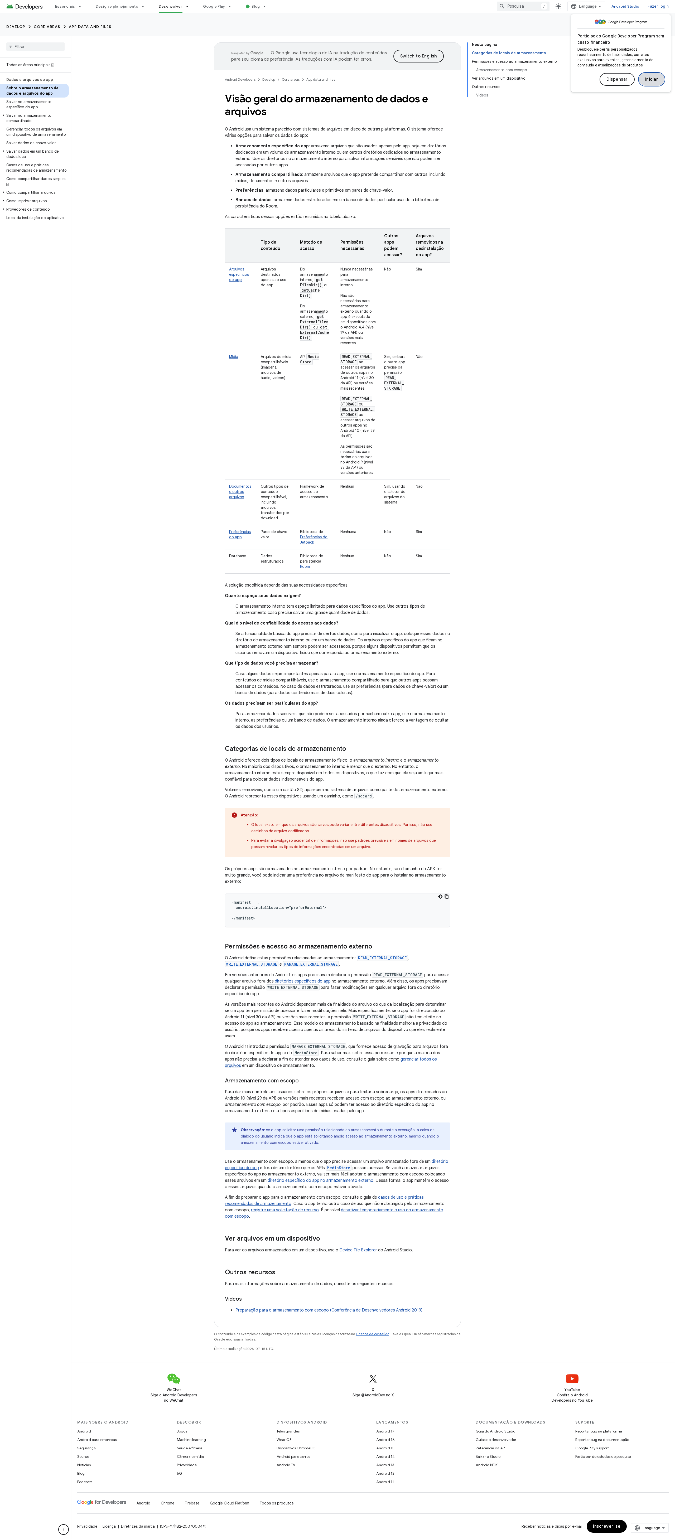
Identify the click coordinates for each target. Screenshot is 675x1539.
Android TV (286, 1465)
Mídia (233, 356)
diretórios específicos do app (303, 981)
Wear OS (284, 1439)
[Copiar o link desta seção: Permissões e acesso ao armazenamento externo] (377, 947)
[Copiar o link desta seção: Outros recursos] (280, 1273)
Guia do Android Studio (495, 1431)
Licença (109, 1526)
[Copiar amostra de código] (446, 896)
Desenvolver (170, 6)
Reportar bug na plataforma (598, 1431)
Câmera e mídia (190, 1456)
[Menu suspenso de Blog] (267, 6)
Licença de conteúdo (372, 1334)
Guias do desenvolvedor (496, 1439)
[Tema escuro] (440, 896)
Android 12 (385, 1473)
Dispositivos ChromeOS (296, 1448)
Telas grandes (288, 1431)
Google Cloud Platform (229, 1503)
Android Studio (625, 6)
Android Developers (240, 79)
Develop (15, 26)
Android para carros (293, 1456)
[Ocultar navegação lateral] (63, 1529)
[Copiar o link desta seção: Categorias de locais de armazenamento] (351, 749)
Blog (256, 6)
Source (83, 1456)
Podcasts (84, 1481)
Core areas (47, 26)
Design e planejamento (117, 6)
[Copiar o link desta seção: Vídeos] (247, 1299)
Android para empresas (97, 1439)
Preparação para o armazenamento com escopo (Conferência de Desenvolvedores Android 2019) (328, 1310)
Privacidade (187, 1465)
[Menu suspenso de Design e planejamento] (145, 6)
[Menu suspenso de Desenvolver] (189, 6)
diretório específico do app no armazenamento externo (320, 1180)
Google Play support (592, 1448)
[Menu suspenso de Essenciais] (82, 6)
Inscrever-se (606, 1526)
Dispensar (617, 79)
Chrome (167, 1503)
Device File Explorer (358, 1250)
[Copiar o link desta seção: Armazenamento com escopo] (304, 1081)
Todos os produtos (276, 1503)
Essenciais (65, 6)
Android (84, 1431)
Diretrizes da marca (138, 1526)
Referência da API (490, 1448)
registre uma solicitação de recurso (285, 1210)
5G (179, 1473)
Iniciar (651, 79)
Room (305, 566)
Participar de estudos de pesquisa (603, 1456)
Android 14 (385, 1456)
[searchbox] (35, 46)
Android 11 (385, 1481)
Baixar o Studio (488, 1456)
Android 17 (385, 1431)
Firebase (192, 1503)
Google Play (214, 6)
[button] (34, 118)
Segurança (86, 1448)
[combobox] (523, 6)
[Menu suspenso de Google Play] (232, 6)
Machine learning (191, 1439)
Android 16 (385, 1439)
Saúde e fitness (189, 1448)
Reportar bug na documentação (602, 1439)
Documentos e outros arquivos (240, 491)
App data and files (90, 26)
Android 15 (385, 1448)
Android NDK (487, 1465)
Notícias (84, 1465)
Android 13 (385, 1465)
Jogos (182, 1431)
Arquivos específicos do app (239, 274)
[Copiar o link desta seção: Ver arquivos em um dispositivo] (325, 1239)
